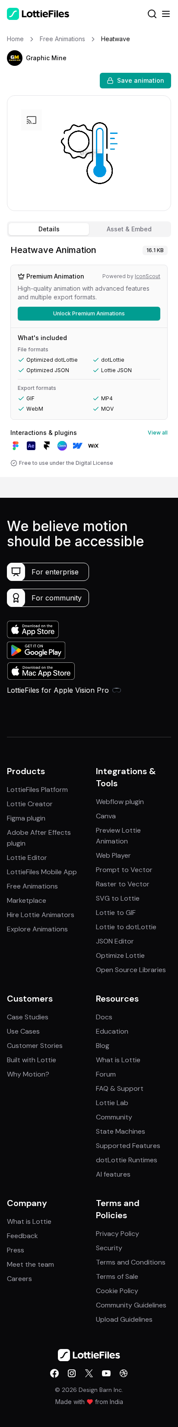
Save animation (140, 80)
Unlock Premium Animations (89, 313)
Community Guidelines (131, 1305)
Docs (104, 1017)
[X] (89, 1373)
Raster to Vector (122, 884)
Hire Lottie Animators (40, 914)
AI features (113, 1174)
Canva (106, 816)
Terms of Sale (117, 1276)
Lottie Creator (30, 803)
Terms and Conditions (130, 1262)
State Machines (120, 1131)
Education (112, 1031)
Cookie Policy (117, 1290)
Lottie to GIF (116, 912)
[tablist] (89, 229)
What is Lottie (118, 1059)
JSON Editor (115, 941)
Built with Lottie (31, 1059)
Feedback (22, 1235)
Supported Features (128, 1145)
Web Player (113, 855)
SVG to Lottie (118, 898)
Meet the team (30, 1264)
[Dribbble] (123, 1373)
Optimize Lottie (120, 955)
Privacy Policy (117, 1233)
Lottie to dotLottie (126, 926)
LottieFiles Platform (37, 789)
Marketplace (26, 900)
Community (114, 1117)
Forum (106, 1074)
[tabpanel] (89, 358)
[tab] (49, 229)
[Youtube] (106, 1373)
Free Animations (32, 886)
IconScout (147, 276)
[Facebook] (54, 1373)
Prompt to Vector (124, 869)
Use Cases (23, 1031)
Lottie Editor (27, 857)
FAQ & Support (119, 1088)
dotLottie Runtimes (126, 1159)
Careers (19, 1278)
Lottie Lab (112, 1102)
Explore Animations (37, 929)
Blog (102, 1045)
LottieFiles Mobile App (42, 871)
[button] (14, 58)
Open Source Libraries (131, 969)
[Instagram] (72, 1373)
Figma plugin (26, 818)
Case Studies (27, 1017)
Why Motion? (28, 1074)
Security (109, 1247)
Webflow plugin (120, 801)
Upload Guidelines (124, 1319)
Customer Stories (35, 1045)
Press (15, 1250)
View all (158, 432)
